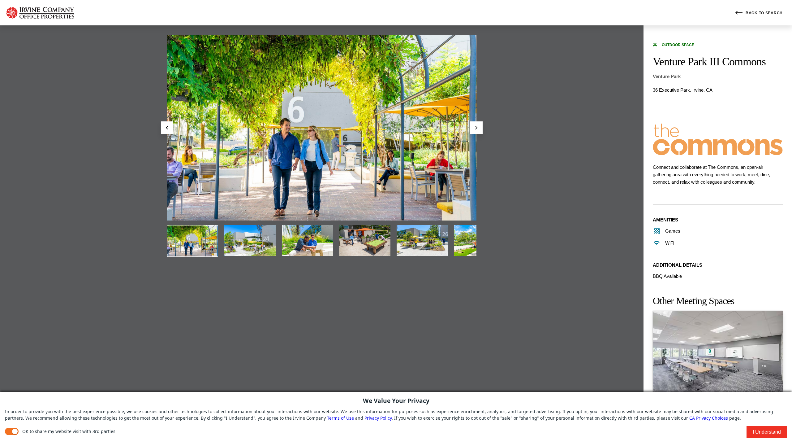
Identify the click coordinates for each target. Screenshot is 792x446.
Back (763, 13)
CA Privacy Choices (708, 418)
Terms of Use (340, 418)
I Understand (767, 432)
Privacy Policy (378, 418)
